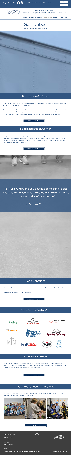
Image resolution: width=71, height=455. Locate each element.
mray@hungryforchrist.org (26, 395)
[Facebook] (18, 2)
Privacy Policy (65, 451)
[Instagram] (22, 2)
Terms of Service (57, 451)
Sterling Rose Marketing (34, 451)
